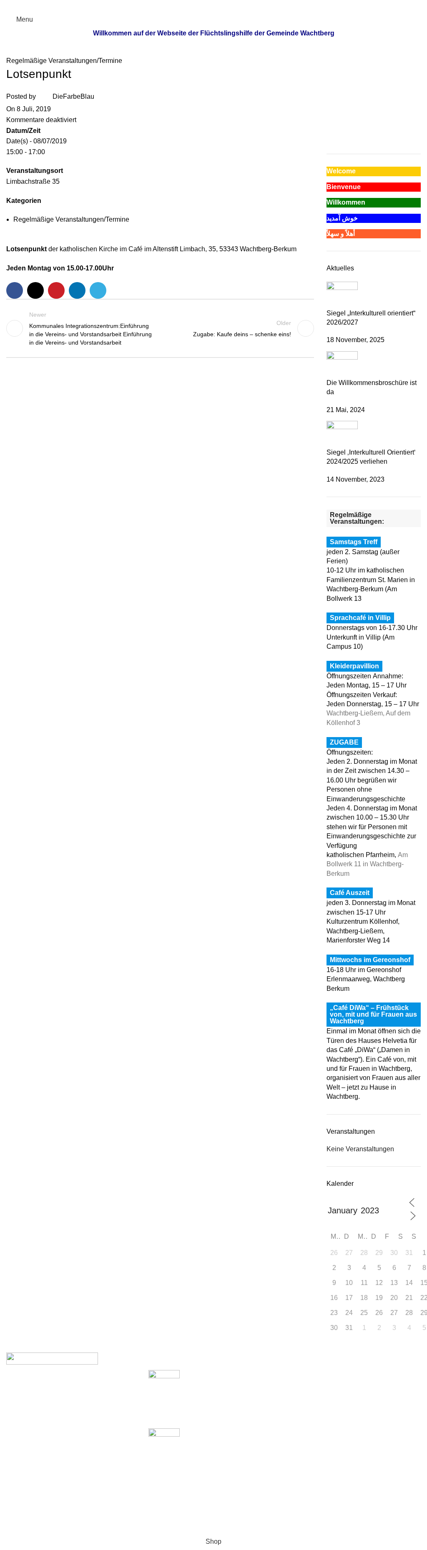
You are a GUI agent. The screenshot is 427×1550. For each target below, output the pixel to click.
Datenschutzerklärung (323, 1405)
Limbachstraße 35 (33, 181)
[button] (332, 118)
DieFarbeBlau (73, 96)
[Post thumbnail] (342, 294)
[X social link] (204, 5)
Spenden (304, 1374)
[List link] (71, 1442)
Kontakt (302, 1421)
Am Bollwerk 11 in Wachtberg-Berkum (367, 864)
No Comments (229, 1417)
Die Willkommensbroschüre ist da (198, 1457)
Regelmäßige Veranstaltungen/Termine (64, 60)
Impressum (307, 1390)
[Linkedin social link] (223, 5)
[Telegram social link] (233, 5)
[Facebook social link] (194, 5)
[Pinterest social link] (214, 5)
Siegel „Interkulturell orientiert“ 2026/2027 (209, 1399)
